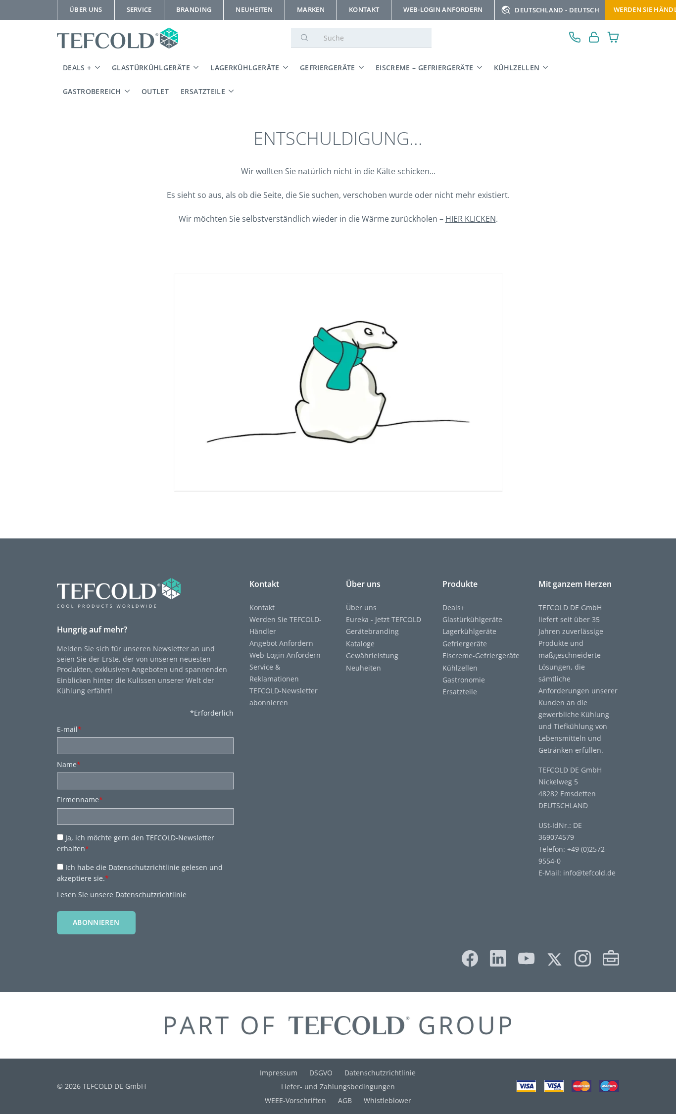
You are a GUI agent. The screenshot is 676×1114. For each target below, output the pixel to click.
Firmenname (80, 799)
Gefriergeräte (327, 67)
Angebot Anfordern (281, 643)
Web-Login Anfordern (285, 655)
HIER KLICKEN (470, 218)
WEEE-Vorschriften (295, 1100)
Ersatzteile (203, 91)
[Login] (594, 38)
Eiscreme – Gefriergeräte (425, 67)
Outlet (155, 91)
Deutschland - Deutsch (557, 9)
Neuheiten (363, 668)
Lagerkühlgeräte (244, 67)
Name (69, 764)
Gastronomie (463, 679)
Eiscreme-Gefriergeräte (481, 655)
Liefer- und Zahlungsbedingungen (338, 1086)
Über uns (361, 607)
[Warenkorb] (613, 38)
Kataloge (360, 643)
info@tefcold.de (589, 872)
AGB (345, 1100)
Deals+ (453, 607)
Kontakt (262, 607)
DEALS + (77, 67)
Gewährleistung (372, 655)
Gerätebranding (372, 631)
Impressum (278, 1072)
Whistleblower (387, 1100)
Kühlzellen (517, 67)
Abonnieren (96, 922)
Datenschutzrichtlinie (151, 894)
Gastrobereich (92, 91)
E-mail (69, 729)
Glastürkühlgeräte (151, 67)
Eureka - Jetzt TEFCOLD (383, 619)
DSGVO (321, 1072)
